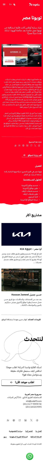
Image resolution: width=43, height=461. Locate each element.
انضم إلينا (29, 431)
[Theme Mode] (14, 4)
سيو (5, 436)
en (10, 4)
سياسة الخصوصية (15, 431)
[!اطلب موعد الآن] (21, 385)
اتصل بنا (38, 431)
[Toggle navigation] (4, 4)
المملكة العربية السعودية (19, 436)
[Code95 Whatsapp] (29, 456)
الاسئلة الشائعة (36, 436)
